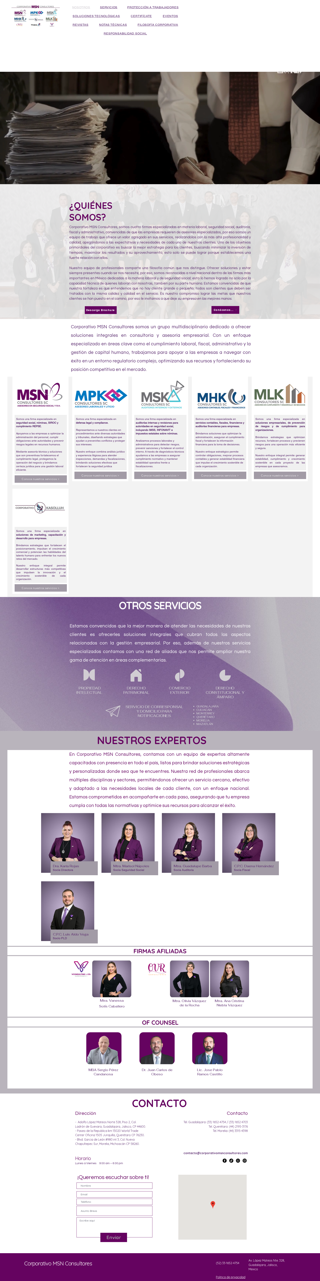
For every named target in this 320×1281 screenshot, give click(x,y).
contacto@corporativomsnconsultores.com (216, 1153)
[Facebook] (225, 1161)
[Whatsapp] (238, 1161)
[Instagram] (245, 1161)
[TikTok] (231, 1161)
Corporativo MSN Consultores (58, 1263)
